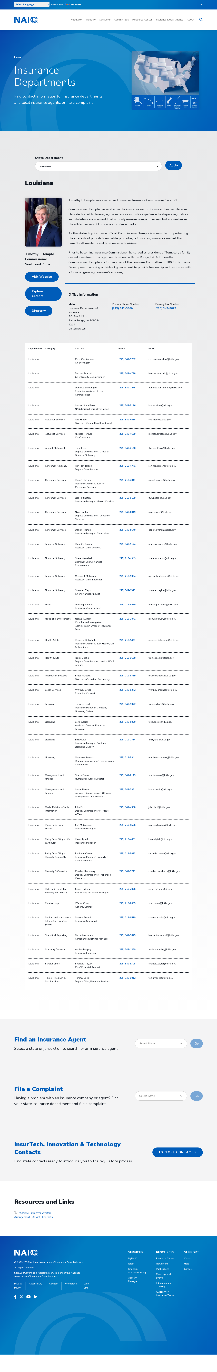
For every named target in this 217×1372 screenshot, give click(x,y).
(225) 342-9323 (127, 590)
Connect (53, 1283)
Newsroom (162, 1263)
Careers (188, 1269)
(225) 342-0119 (127, 775)
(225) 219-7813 (127, 480)
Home (17, 57)
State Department (49, 158)
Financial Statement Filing (137, 1270)
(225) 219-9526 (127, 825)
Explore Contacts (177, 1152)
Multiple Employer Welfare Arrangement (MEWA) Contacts (33, 1215)
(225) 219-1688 (127, 658)
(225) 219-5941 (127, 757)
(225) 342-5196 (127, 405)
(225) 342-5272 (127, 690)
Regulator (77, 20)
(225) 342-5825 (127, 935)
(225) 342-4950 (127, 807)
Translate (76, 4)
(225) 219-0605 (127, 903)
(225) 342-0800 (127, 722)
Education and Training (164, 1284)
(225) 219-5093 (127, 853)
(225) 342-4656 (127, 419)
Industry (91, 20)
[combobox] (161, 1043)
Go (196, 1043)
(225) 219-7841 (127, 618)
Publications (162, 1269)
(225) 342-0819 (127, 512)
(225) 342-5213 (127, 871)
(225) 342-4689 (127, 433)
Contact (188, 1258)
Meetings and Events (163, 1276)
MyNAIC (132, 1258)
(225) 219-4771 (127, 465)
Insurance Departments (169, 20)
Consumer (105, 20)
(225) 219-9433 (127, 640)
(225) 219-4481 (127, 839)
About (190, 20)
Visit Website (42, 277)
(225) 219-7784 (127, 739)
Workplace (71, 1283)
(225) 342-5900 (122, 308)
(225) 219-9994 (127, 576)
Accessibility (35, 1283)
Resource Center (142, 20)
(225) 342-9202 (127, 359)
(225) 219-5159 (127, 497)
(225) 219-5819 (127, 604)
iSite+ (131, 1263)
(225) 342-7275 (127, 387)
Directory (39, 311)
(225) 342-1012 (127, 978)
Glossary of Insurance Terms (165, 1293)
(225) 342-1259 (127, 949)
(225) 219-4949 (127, 558)
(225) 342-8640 (127, 529)
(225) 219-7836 (127, 889)
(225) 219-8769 (127, 675)
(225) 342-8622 (165, 308)
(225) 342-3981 (127, 789)
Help (186, 1263)
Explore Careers (37, 293)
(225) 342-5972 (127, 704)
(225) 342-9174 (127, 544)
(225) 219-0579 (127, 917)
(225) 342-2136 (127, 448)
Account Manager (133, 1279)
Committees (121, 20)
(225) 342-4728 (127, 373)
